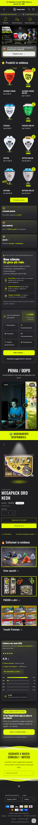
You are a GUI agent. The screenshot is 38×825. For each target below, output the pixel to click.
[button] (4, 9)
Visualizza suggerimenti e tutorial (19, 359)
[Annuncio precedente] (3, 3)
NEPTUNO (6, 191)
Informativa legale (23, 819)
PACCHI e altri (10, 600)
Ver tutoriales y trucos (13, 671)
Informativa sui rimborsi (30, 815)
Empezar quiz (19, 54)
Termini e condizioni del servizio (20, 822)
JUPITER (6, 158)
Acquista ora (19, 526)
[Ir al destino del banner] (19, 35)
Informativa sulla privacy (15, 815)
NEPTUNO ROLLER (28, 191)
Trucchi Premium (11, 629)
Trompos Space (18, 813)
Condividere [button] (7, 534)
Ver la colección (19, 732)
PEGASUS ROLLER (28, 126)
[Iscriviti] (32, 773)
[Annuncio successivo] (34, 3)
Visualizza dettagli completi (25, 534)
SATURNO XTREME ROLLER (28, 92)
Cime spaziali (9, 570)
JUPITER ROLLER (27, 158)
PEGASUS (6, 126)
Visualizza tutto (19, 200)
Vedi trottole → (19, 353)
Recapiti (14, 819)
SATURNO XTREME (9, 91)
